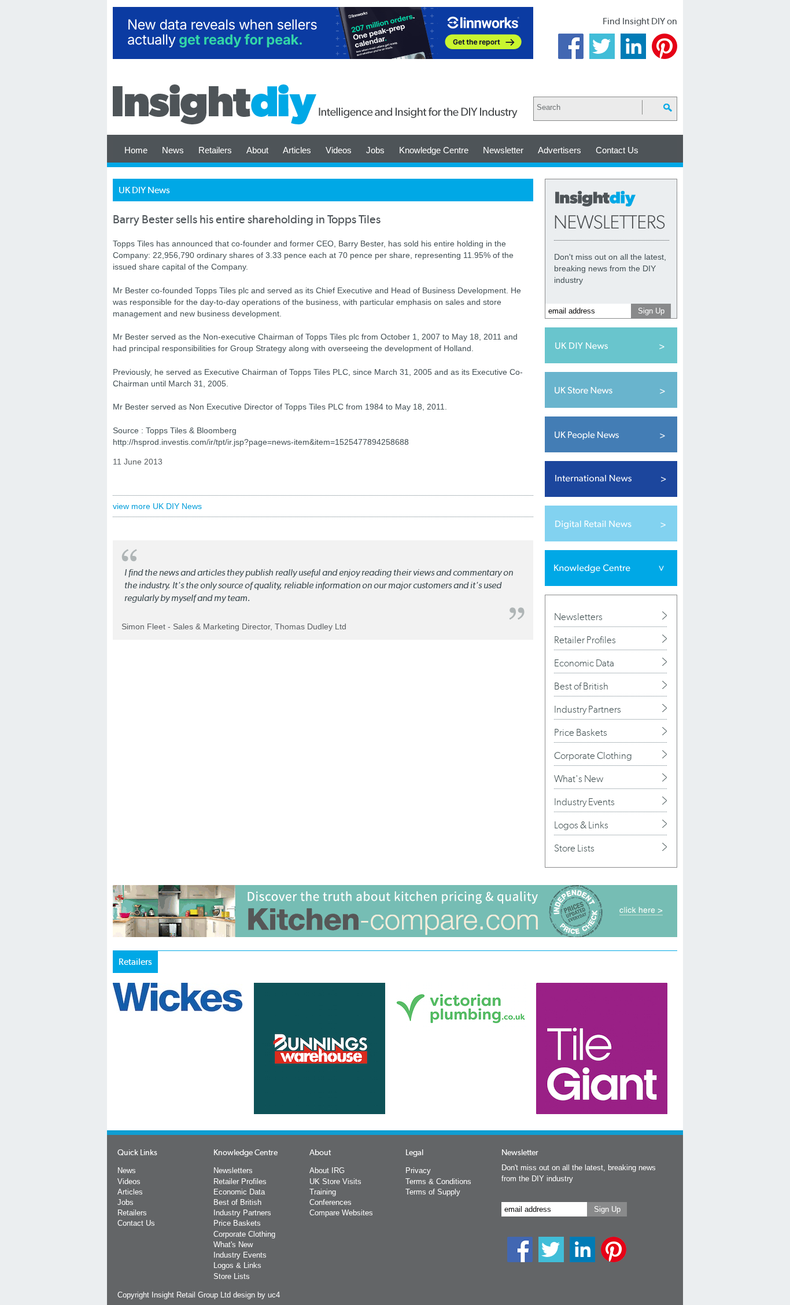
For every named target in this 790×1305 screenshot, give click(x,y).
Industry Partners (587, 709)
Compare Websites (341, 1212)
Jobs (375, 150)
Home (135, 150)
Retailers (215, 150)
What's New (578, 778)
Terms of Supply (432, 1192)
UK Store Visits (335, 1181)
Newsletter (503, 150)
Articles (297, 150)
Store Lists (574, 848)
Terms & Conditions (438, 1181)
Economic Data (584, 663)
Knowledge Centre (433, 150)
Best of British (581, 686)
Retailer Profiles (585, 640)
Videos (339, 150)
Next (441, 1078)
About (257, 150)
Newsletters (578, 616)
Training (322, 1192)
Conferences (330, 1202)
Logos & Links (581, 825)
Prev (119, 1078)
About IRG (327, 1170)
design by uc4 (256, 1295)
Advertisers (559, 150)
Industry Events (584, 802)
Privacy (418, 1170)
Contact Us (617, 150)
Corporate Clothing (593, 755)
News (173, 150)
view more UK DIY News (157, 506)
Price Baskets (580, 732)
